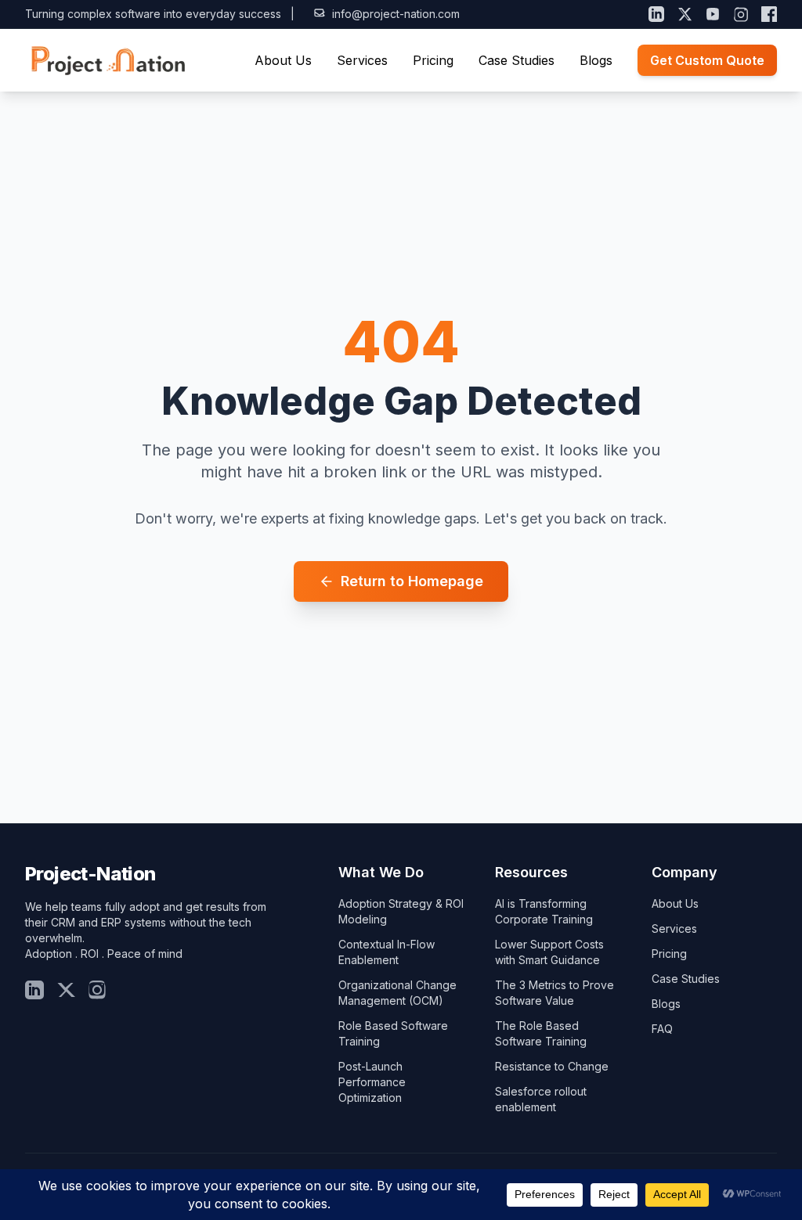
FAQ (662, 1028)
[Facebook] (769, 14)
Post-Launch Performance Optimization (372, 1082)
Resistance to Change (552, 1066)
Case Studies (517, 60)
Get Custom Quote (707, 60)
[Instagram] (741, 14)
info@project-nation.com (396, 13)
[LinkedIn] (656, 14)
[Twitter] (65, 990)
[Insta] (97, 990)
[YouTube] (713, 14)
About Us (283, 60)
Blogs (596, 60)
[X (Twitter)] (684, 14)
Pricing (433, 60)
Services (362, 60)
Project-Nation (90, 873)
